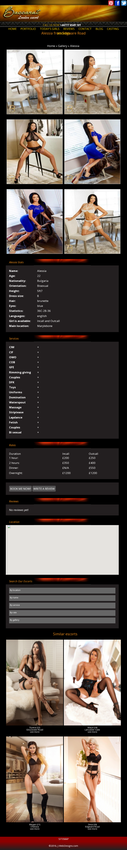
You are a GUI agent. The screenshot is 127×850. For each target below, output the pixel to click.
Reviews (69, 29)
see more (35, 731)
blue (40, 306)
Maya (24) (92, 727)
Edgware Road (92, 826)
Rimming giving (20, 372)
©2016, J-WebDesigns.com (63, 845)
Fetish (13, 422)
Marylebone (44, 326)
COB (12, 362)
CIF (11, 352)
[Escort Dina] (92, 821)
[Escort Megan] (34, 821)
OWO (12, 357)
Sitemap (64, 839)
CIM (11, 347)
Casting (113, 29)
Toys (12, 387)
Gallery (62, 46)
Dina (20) (92, 824)
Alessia (74, 46)
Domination (17, 397)
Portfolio (28, 29)
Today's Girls (49, 29)
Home (12, 29)
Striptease (16, 412)
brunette (42, 301)
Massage (15, 407)
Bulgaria (42, 281)
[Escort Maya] (92, 724)
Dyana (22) (34, 727)
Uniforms (15, 392)
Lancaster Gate (92, 729)
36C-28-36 (44, 311)
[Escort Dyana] (34, 724)
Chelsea (35, 826)
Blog (99, 29)
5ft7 (39, 291)
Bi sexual (15, 432)
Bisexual (42, 286)
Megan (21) (34, 824)
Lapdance (15, 417)
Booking (63, 33)
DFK (11, 382)
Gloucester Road (34, 729)
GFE (11, 367)
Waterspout (17, 402)
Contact (85, 29)
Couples (14, 377)
